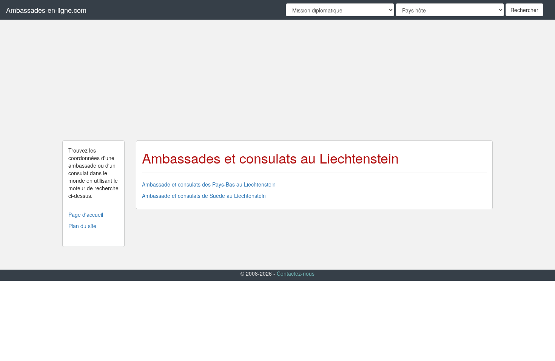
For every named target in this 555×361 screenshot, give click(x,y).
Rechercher (524, 10)
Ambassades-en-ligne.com (46, 10)
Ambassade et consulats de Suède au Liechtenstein (204, 195)
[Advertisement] (277, 80)
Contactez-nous (295, 273)
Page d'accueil (85, 214)
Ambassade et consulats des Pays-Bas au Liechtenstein (209, 184)
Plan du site (82, 226)
